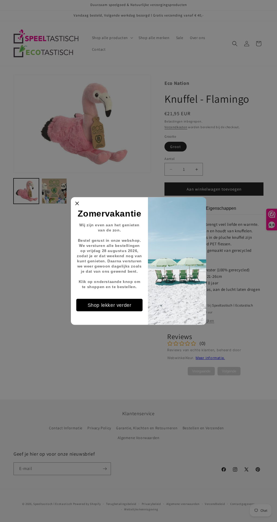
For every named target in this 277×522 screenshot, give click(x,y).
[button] (77, 203)
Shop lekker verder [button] (109, 305)
